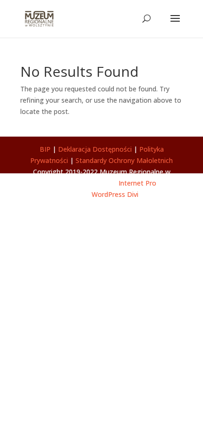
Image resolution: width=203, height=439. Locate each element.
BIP (45, 149)
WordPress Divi (115, 194)
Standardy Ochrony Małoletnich (124, 160)
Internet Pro (137, 183)
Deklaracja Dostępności (95, 149)
